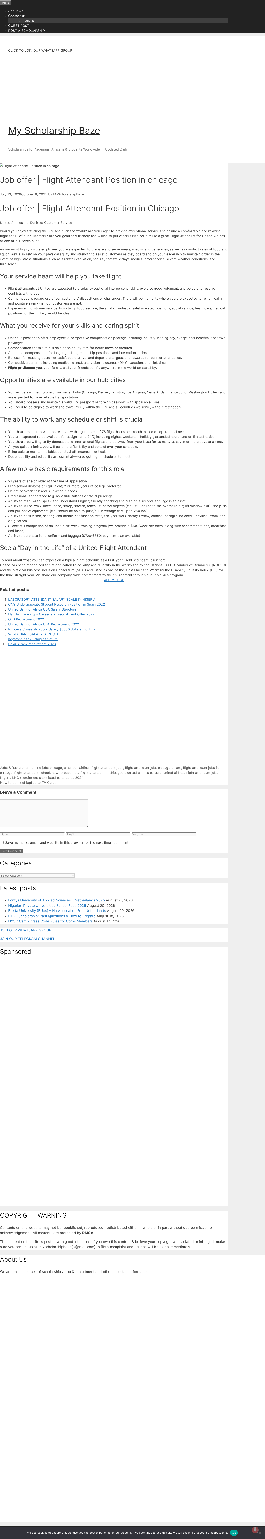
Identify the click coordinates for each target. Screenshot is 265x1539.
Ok (234, 1532)
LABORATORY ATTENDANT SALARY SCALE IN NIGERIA (51, 599)
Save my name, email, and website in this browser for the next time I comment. (67, 842)
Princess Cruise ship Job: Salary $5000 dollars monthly (51, 629)
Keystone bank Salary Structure (33, 639)
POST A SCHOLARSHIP (26, 31)
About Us (15, 11)
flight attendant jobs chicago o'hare (153, 768)
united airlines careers (144, 773)
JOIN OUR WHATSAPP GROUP (25, 930)
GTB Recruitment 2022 (26, 619)
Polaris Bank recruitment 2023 (32, 644)
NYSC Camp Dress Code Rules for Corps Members (50, 921)
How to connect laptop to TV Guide (28, 782)
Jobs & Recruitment (15, 768)
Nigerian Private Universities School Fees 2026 (47, 905)
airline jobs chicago (47, 768)
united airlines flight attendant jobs (190, 773)
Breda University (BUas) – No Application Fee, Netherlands (57, 911)
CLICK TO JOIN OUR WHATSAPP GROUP (40, 50)
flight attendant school (32, 773)
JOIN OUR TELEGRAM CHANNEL (27, 939)
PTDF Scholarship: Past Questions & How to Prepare (51, 916)
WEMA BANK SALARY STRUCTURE (36, 634)
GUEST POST (18, 26)
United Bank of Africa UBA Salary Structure (42, 609)
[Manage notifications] (255, 1530)
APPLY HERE (114, 580)
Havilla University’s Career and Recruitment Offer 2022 (51, 614)
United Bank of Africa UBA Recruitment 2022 (43, 624)
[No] (260, 1533)
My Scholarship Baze (54, 130)
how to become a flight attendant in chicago (87, 773)
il (124, 773)
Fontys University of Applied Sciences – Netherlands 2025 (56, 900)
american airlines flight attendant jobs (93, 768)
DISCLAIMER (25, 21)
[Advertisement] (122, 85)
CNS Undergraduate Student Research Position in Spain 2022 (56, 604)
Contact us (16, 16)
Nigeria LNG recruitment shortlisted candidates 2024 (41, 777)
